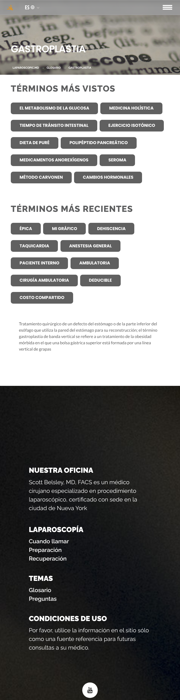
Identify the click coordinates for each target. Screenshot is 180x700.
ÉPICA (25, 229)
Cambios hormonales (108, 177)
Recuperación (48, 558)
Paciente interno (39, 263)
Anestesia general (90, 246)
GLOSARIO (54, 67)
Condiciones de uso (68, 619)
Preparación (45, 550)
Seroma (117, 160)
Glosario (40, 590)
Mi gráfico (64, 229)
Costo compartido (41, 298)
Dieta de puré (34, 143)
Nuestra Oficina (61, 470)
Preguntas (43, 598)
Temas (41, 578)
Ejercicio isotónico (131, 125)
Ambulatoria (94, 263)
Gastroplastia (79, 67)
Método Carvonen (41, 177)
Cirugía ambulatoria (44, 280)
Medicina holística (131, 108)
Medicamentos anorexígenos (53, 160)
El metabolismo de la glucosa (54, 108)
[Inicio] (10, 7)
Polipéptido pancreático (98, 143)
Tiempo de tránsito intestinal (53, 125)
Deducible (100, 280)
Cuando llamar (49, 541)
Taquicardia (34, 246)
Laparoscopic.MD (26, 67)
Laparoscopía (56, 530)
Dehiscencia (111, 229)
